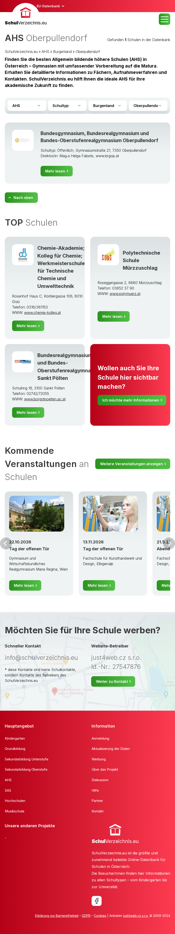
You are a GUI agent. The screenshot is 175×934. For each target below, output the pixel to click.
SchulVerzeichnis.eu (21, 51)
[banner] (26, 14)
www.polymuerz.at (125, 293)
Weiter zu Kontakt (112, 681)
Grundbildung (15, 748)
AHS (45, 51)
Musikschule (14, 811)
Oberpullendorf (88, 51)
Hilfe (95, 790)
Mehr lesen (55, 171)
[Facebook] (97, 901)
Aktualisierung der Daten (111, 748)
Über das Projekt (105, 769)
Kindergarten (15, 738)
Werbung (99, 759)
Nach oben (23, 197)
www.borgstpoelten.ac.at (45, 399)
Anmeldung (100, 738)
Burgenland (62, 51)
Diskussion (100, 780)
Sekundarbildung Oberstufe (26, 769)
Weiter (169, 543)
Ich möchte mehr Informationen (130, 400)
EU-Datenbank (48, 6)
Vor (6, 543)
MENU (164, 19)
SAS (8, 790)
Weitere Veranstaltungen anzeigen (131, 464)
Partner (97, 800)
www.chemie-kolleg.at (42, 312)
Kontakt (97, 811)
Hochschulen (15, 800)
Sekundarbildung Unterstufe (26, 759)
